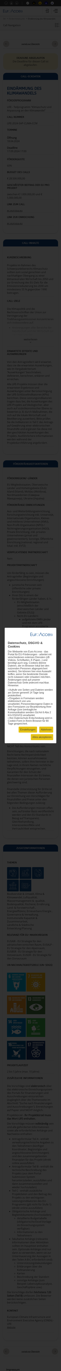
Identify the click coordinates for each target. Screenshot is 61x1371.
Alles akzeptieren (42, 737)
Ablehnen (46, 729)
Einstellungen (28, 729)
